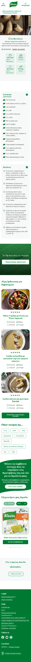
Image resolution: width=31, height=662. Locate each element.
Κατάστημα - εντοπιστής (8, 628)
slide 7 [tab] (18, 547)
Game (14, 430)
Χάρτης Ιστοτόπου (6, 599)
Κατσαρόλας (20, 436)
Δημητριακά (7, 436)
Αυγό (23, 430)
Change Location (14, 647)
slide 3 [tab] (12, 547)
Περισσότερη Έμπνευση (16, 262)
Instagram (11, 637)
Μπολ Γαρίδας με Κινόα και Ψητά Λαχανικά (15, 317)
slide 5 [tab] (15, 547)
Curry (5, 430)
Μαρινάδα (7, 441)
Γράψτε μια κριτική (16, 574)
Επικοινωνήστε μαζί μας (8, 613)
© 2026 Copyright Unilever (13, 653)
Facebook (2, 637)
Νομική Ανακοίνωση (7, 597)
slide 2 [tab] (11, 547)
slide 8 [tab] (19, 547)
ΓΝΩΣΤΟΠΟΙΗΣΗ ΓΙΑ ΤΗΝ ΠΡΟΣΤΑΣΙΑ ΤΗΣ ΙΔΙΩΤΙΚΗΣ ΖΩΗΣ (15, 622)
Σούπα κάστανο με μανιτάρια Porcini (16, 400)
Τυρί (5, 452)
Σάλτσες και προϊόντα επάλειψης (13, 446)
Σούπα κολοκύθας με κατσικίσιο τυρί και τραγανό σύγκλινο (15, 358)
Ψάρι (13, 452)
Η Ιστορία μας (5, 607)
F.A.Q (3, 610)
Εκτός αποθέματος (15, 542)
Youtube (7, 637)
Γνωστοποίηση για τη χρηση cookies (12, 618)
